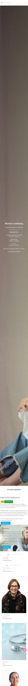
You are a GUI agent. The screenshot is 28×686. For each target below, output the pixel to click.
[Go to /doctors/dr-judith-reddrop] (14, 554)
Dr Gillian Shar (5, 663)
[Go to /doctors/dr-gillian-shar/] (14, 641)
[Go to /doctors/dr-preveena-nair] (14, 565)
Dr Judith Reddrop (5, 558)
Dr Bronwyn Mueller (6, 616)
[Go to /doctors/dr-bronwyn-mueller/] (14, 594)
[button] (25, 650)
